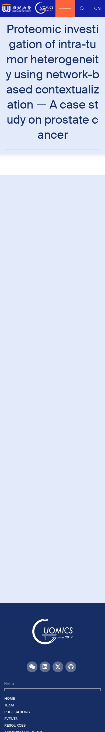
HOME (9, 698)
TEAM (9, 705)
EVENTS (11, 718)
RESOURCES (15, 725)
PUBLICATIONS (17, 712)
